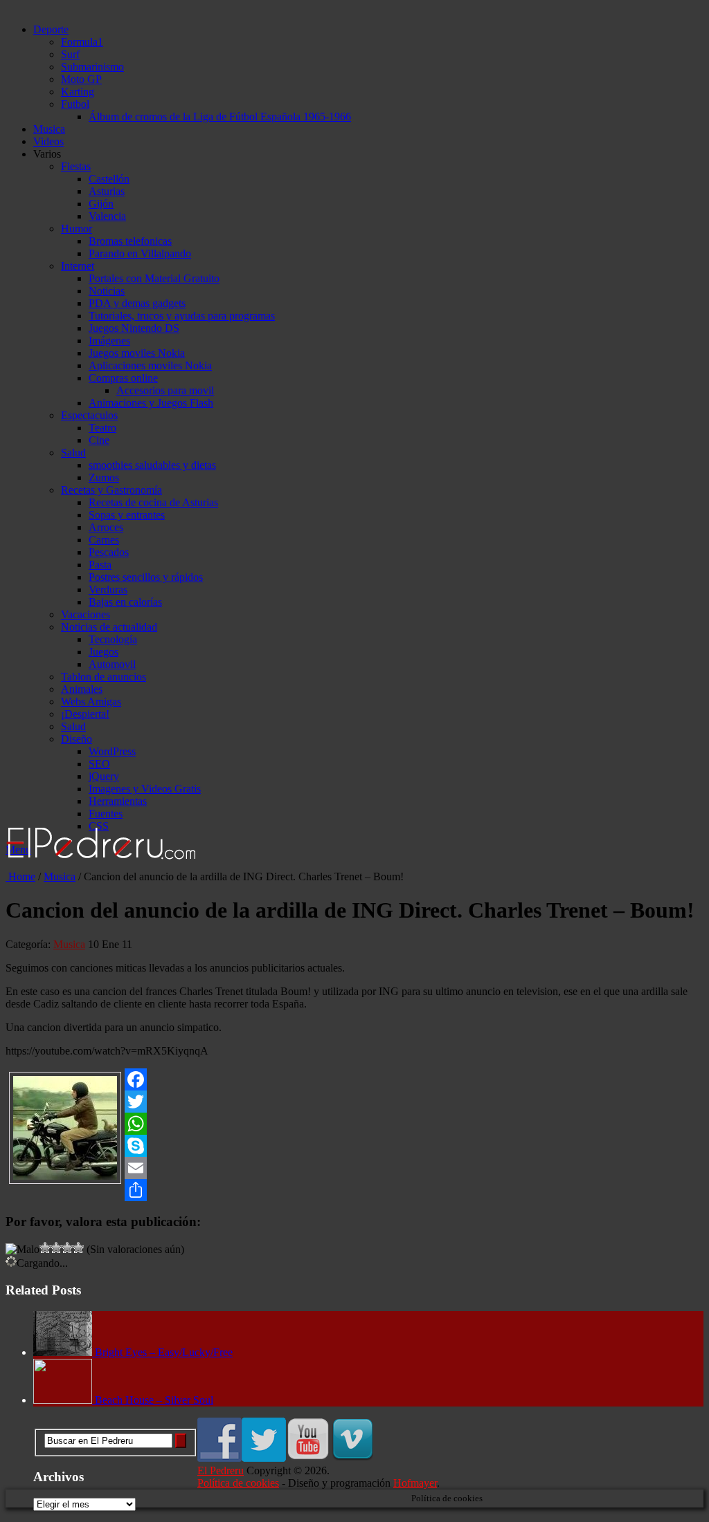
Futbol (75, 104)
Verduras (108, 589)
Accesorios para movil (165, 390)
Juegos (103, 652)
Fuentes (106, 813)
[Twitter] (354, 1102)
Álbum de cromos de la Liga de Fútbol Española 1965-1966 (220, 116)
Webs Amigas (91, 701)
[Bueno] (56, 1247)
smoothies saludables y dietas (152, 465)
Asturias (107, 191)
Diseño (76, 739)
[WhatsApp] (354, 1124)
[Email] (354, 1168)
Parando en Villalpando (140, 253)
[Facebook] (354, 1079)
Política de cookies (238, 1483)
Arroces (106, 527)
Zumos (104, 477)
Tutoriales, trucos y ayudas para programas (182, 316)
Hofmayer (415, 1483)
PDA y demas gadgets (137, 303)
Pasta (100, 564)
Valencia (107, 216)
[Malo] (22, 1249)
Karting (77, 92)
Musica (49, 129)
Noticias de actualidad (109, 627)
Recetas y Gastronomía (111, 490)
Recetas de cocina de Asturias (153, 502)
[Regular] (45, 1247)
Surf (70, 54)
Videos (48, 141)
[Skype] (354, 1146)
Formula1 (82, 42)
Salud (73, 452)
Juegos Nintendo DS (134, 328)
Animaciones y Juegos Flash (151, 403)
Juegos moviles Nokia (137, 353)
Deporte (51, 29)
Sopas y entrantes (127, 515)
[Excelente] (78, 1247)
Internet (77, 266)
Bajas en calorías (125, 602)
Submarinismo (92, 67)
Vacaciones (85, 614)
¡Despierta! (85, 714)
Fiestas (76, 166)
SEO (99, 764)
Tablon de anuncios (103, 677)
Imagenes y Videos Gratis (145, 789)
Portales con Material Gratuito (154, 278)
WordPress (112, 751)
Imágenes (109, 340)
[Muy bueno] (67, 1247)
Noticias (107, 291)
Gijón (101, 204)
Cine (99, 440)
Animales (81, 689)
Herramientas (118, 801)
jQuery (104, 776)
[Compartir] (354, 1190)
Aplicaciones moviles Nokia (150, 365)
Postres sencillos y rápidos (146, 577)
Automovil (112, 664)
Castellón (109, 179)
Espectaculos (89, 415)
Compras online (123, 378)
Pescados (109, 552)
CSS (99, 826)
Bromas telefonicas (130, 241)
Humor (76, 228)
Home (20, 876)
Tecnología (113, 639)
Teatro (102, 428)
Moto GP (81, 79)
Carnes (104, 540)
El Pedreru (220, 1470)
